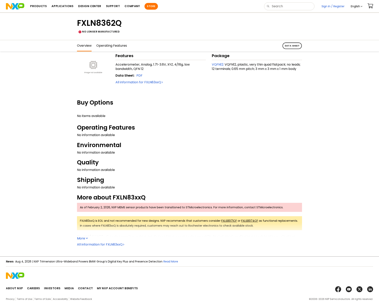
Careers (33, 288)
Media (69, 288)
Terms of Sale (42, 299)
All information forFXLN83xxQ (138, 82)
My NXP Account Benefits (117, 288)
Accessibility (60, 299)
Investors (52, 288)
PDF (139, 75)
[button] (357, 6)
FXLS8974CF (249, 221)
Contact (85, 288)
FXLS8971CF (229, 221)
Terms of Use (24, 299)
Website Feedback (81, 299)
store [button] (151, 6)
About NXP (14, 288)
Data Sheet (292, 45)
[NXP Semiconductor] (15, 6)
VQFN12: (218, 64)
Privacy (10, 299)
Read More (170, 261)
